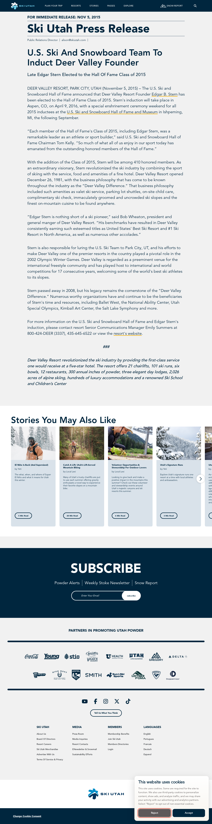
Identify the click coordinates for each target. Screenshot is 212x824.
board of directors (46, 739)
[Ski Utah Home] (22, 6)
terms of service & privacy (50, 759)
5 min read (23, 515)
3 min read (169, 515)
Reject (154, 812)
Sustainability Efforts (82, 754)
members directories (118, 744)
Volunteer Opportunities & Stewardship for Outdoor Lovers (129, 466)
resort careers (44, 744)
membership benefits (118, 733)
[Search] (195, 6)
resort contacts (80, 744)
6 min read (120, 515)
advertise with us (45, 754)
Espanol (147, 754)
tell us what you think (106, 713)
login (110, 749)
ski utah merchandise (47, 749)
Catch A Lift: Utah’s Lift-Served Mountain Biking (79, 466)
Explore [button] (128, 5)
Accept (189, 812)
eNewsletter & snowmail (84, 749)
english (147, 733)
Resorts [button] (76, 5)
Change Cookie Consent (27, 816)
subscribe (131, 595)
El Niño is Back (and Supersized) (31, 465)
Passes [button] (111, 5)
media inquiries (80, 739)
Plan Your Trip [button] (53, 5)
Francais (147, 744)
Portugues (149, 739)
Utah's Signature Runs (171, 465)
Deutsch (148, 749)
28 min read (72, 515)
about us (41, 733)
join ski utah (114, 739)
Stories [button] (94, 5)
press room (78, 733)
